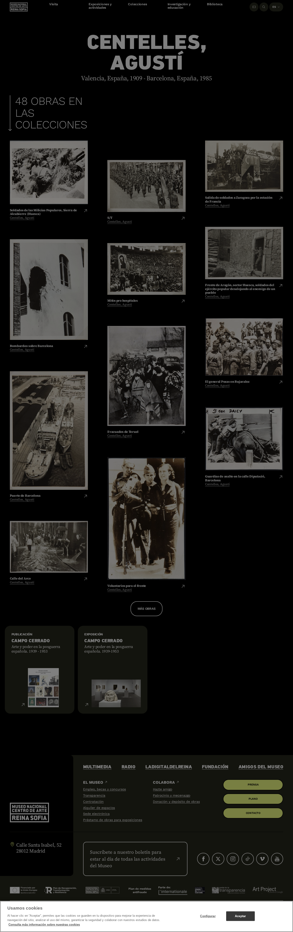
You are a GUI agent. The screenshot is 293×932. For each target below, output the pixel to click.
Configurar (207, 916)
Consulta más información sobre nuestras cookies (44, 924)
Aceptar (240, 916)
